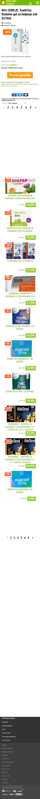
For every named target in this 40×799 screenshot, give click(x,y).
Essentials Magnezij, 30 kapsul (20, 490)
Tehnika (4, 772)
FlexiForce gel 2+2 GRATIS (20, 260)
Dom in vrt (5, 769)
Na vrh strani (6, 740)
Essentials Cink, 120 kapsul (20, 391)
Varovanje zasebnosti (9, 736)
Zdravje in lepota (9, 25)
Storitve (4, 779)
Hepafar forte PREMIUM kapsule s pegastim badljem (20, 197)
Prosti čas (5, 759)
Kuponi (4, 745)
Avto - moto (6, 776)
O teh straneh (6, 733)
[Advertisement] (20, 143)
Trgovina (5, 783)
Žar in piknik (6, 765)
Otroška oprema (7, 762)
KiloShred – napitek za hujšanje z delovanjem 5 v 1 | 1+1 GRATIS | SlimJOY (20, 459)
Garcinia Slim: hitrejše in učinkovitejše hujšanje (20, 229)
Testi (3, 729)
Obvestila (5, 722)
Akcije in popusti (7, 726)
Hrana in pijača (7, 748)
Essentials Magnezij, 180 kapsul (20, 360)
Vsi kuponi (7, 23)
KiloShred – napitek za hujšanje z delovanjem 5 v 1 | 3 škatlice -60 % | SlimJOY (20, 427)
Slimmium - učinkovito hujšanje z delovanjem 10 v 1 (20, 296)
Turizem (4, 755)
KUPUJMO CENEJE (8, 718)
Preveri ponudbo (20, 75)
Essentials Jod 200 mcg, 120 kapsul (20, 327)
